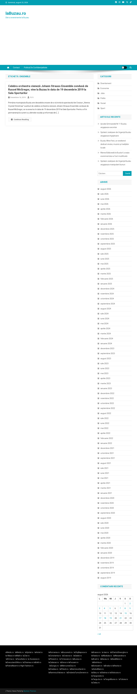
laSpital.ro (29, 652)
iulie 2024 (104, 314)
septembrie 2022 (107, 408)
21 (121, 618)
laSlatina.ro (104, 672)
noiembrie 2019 (107, 563)
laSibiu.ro (95, 672)
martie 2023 (105, 383)
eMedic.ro (9, 652)
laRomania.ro (54, 652)
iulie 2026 (104, 194)
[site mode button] (124, 67)
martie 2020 (105, 543)
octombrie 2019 (107, 568)
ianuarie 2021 (106, 493)
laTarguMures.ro (110, 679)
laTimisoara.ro (65, 659)
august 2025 (105, 249)
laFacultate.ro (21, 659)
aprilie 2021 (105, 483)
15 (126, 613)
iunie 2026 (104, 199)
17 (100, 618)
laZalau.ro (95, 683)
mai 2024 (104, 323)
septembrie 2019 (107, 573)
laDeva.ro (64, 662)
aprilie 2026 (105, 209)
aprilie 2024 (105, 328)
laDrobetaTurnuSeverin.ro (77, 672)
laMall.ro (18, 656)
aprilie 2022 (105, 433)
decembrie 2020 (107, 498)
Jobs (102, 93)
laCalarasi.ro (53, 662)
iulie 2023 (104, 363)
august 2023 (105, 358)
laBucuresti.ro (67, 652)
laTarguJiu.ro (97, 679)
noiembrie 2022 (107, 398)
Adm (32, 97)
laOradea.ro (53, 669)
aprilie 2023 (105, 378)
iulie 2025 (104, 254)
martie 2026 (105, 214)
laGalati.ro (77, 656)
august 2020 (105, 518)
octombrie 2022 (107, 403)
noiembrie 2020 (107, 503)
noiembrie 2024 (107, 294)
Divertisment (105, 83)
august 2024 (105, 309)
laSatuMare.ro (98, 669)
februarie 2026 (106, 219)
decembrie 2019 (107, 558)
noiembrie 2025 (107, 234)
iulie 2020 (104, 523)
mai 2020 (104, 533)
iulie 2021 (104, 468)
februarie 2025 (106, 279)
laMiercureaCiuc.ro (68, 666)
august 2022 (105, 413)
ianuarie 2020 (106, 553)
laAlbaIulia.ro (106, 656)
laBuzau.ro (15, 13)
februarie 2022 (106, 438)
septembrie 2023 (107, 353)
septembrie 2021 (107, 458)
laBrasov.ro (96, 652)
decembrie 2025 (107, 229)
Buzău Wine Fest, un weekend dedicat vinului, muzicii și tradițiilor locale (114, 144)
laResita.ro (116, 666)
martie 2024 (105, 334)
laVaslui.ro (96, 656)
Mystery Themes (30, 691)
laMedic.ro (19, 652)
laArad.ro (95, 659)
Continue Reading (21, 119)
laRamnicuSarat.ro (77, 669)
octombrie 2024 (107, 299)
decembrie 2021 (107, 448)
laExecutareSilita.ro (13, 662)
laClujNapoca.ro (80, 652)
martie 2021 (105, 488)
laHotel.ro (39, 652)
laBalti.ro (37, 662)
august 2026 (105, 189)
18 (105, 618)
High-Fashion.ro (26, 666)
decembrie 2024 (107, 289)
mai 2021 (104, 478)
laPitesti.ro (64, 669)
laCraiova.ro (67, 656)
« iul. (99, 634)
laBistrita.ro (97, 662)
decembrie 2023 (107, 348)
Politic (103, 98)
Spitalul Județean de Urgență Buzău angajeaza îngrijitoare (115, 134)
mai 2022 (104, 428)
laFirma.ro (10, 659)
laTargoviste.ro (97, 676)
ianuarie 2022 (106, 443)
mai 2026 (104, 204)
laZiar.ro (26, 656)
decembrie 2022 (107, 393)
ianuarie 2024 (106, 343)
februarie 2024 (106, 338)
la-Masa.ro (9, 656)
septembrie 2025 (107, 244)
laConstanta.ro (54, 656)
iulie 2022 (104, 418)
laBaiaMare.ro (116, 659)
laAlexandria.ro (119, 656)
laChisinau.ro (28, 662)
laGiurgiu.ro (54, 666)
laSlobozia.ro (115, 672)
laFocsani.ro (73, 662)
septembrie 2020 (107, 513)
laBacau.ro (104, 659)
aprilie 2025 (105, 269)
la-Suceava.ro (33, 659)
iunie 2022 (104, 423)
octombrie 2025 (107, 239)
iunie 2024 (104, 319)
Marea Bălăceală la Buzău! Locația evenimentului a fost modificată (114, 154)
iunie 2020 (104, 528)
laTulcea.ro (123, 679)
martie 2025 (105, 274)
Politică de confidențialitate (35, 67)
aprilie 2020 (105, 538)
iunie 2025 (104, 259)
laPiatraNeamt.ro (12, 666)
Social (103, 103)
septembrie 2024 (107, 304)
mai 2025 (104, 264)
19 (111, 618)
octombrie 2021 (107, 453)
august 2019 (105, 578)
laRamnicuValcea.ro (56, 672)
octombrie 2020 (107, 508)
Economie (104, 88)
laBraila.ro (108, 666)
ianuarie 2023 (106, 388)
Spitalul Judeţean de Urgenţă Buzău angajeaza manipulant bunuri (115, 163)
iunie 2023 (104, 368)
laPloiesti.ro (53, 659)
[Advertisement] (68, 45)
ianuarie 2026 (106, 224)
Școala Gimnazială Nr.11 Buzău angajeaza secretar (113, 125)
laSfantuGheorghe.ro (119, 652)
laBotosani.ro (96, 666)
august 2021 (105, 463)
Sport (102, 108)
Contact (16, 67)
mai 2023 (104, 373)
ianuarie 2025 (106, 284)
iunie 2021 (104, 473)
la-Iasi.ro (105, 652)
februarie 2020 (106, 548)
